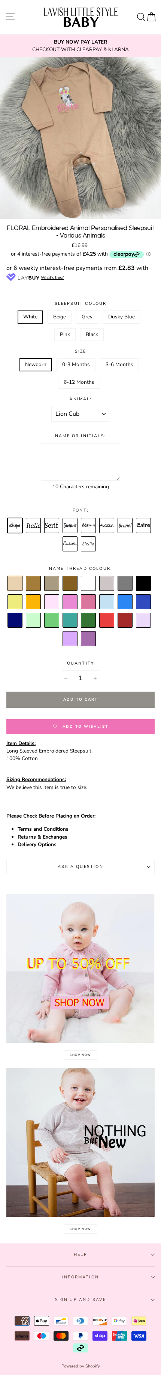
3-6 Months (119, 364)
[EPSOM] (70, 544)
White (30, 316)
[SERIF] (52, 526)
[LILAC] (70, 639)
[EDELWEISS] (88, 526)
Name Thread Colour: (80, 568)
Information (80, 1277)
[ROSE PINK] (88, 602)
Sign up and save (80, 1299)
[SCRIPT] (15, 526)
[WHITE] (88, 583)
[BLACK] (144, 583)
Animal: (80, 399)
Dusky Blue (121, 316)
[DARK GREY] (125, 583)
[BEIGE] (15, 583)
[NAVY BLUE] (15, 620)
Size (80, 351)
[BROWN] (33, 583)
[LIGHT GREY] (107, 583)
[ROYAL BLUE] (144, 602)
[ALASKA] (107, 526)
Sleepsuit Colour (81, 303)
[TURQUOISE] (70, 620)
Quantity (80, 663)
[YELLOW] (15, 602)
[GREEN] (52, 620)
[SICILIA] (88, 544)
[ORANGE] (33, 602)
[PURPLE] (88, 639)
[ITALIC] (33, 526)
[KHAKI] (88, 620)
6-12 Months (79, 382)
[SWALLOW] (70, 526)
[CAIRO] (144, 526)
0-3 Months (76, 364)
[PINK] (70, 602)
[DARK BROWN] (70, 583)
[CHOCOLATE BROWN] (52, 583)
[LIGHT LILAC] (144, 620)
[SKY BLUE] (125, 602)
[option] (80, 46)
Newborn (35, 364)
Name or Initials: (80, 436)
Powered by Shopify (80, 1366)
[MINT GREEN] (33, 620)
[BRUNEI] (125, 526)
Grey (87, 316)
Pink (65, 334)
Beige (59, 316)
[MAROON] (125, 620)
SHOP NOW (80, 1055)
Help (80, 1254)
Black (92, 334)
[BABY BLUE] (107, 602)
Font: (80, 510)
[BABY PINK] (52, 602)
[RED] (107, 620)
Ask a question (80, 866)
